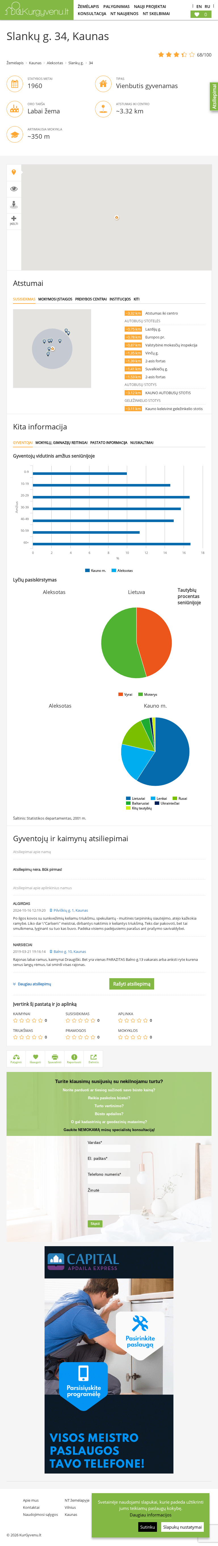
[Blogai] (21, 1020)
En (199, 6)
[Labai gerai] (40, 1020)
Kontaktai (31, 1507)
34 (91, 62)
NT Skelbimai (156, 13)
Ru (207, 6)
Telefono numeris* (104, 1174)
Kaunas (35, 62)
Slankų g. (75, 62)
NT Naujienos (124, 13)
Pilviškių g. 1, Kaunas (71, 910)
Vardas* (95, 1142)
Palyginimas (116, 6)
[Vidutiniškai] (28, 1020)
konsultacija (92, 13)
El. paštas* (97, 1158)
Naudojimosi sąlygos (40, 1514)
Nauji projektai (150, 6)
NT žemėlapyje (77, 1500)
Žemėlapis (88, 6)
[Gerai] (34, 1020)
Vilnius (70, 1507)
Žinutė (93, 1190)
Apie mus (31, 1500)
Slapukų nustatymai (182, 1527)
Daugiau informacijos (150, 1515)
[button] (49, 341)
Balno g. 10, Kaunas (70, 951)
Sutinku (147, 1527)
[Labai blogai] (15, 1020)
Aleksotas (55, 62)
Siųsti (95, 1224)
